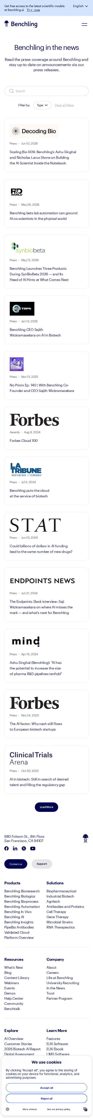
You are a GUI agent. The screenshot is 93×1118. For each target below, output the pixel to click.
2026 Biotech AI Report (22, 1049)
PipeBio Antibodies (19, 927)
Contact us (16, 863)
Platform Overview (19, 937)
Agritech (53, 901)
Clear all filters (64, 105)
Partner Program (59, 998)
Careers (52, 972)
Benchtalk (12, 1009)
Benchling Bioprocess (21, 901)
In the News (55, 988)
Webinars (11, 983)
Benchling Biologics (19, 896)
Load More (46, 807)
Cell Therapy (56, 912)
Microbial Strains (59, 922)
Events (9, 988)
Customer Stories (18, 1044)
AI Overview (13, 1038)
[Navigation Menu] (84, 24)
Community (13, 1003)
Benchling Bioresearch (22, 891)
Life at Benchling (59, 978)
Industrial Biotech (60, 896)
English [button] (78, 6)
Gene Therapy (57, 917)
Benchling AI (14, 917)
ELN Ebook (54, 1049)
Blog (7, 972)
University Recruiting (62, 983)
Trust (50, 993)
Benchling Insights (18, 922)
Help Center (13, 998)
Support (42, 864)
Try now (33, 10)
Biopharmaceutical (61, 891)
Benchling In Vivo (18, 912)
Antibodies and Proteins (65, 906)
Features (53, 1038)
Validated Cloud (16, 932)
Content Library (16, 978)
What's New (13, 967)
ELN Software (57, 1044)
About (51, 967)
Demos (9, 993)
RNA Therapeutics (60, 927)
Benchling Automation (22, 906)
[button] (87, 6)
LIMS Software (57, 1054)
